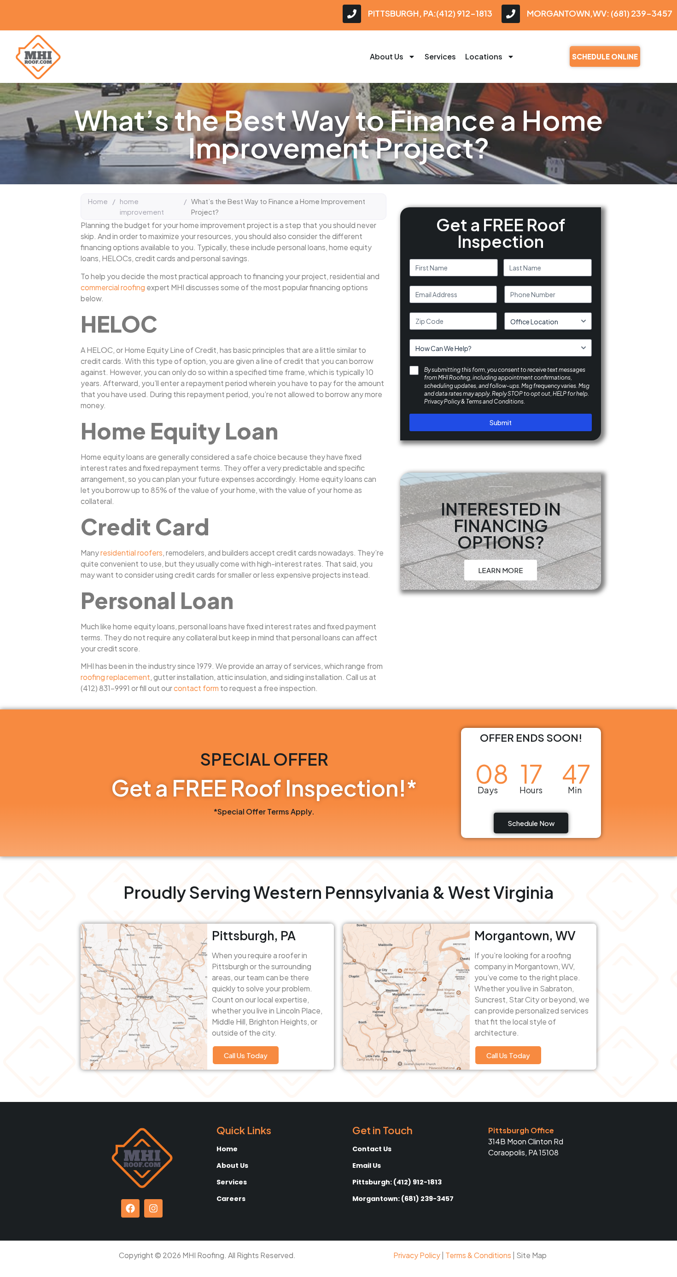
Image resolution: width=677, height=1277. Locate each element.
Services (440, 56)
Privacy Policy (442, 401)
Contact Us (371, 1149)
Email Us (366, 1165)
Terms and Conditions (495, 401)
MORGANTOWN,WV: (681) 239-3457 (599, 13)
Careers (230, 1198)
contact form (196, 688)
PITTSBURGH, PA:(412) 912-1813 (430, 13)
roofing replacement (115, 677)
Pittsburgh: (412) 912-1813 (397, 1182)
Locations (483, 56)
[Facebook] (130, 1208)
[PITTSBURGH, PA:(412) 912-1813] (352, 14)
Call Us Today (246, 1055)
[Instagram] (153, 1208)
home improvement (142, 206)
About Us (386, 56)
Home (98, 201)
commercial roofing (113, 287)
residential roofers (131, 552)
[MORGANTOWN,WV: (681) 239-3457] (511, 14)
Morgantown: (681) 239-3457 (403, 1198)
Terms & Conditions (478, 1255)
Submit (501, 422)
